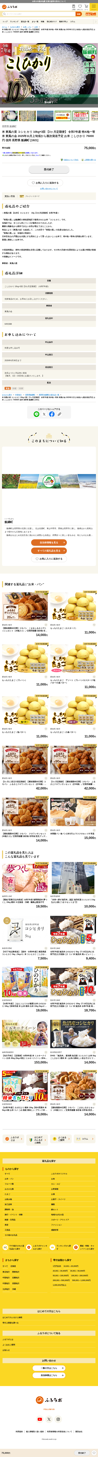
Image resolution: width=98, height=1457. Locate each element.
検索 (78, 14)
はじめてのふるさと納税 (12, 1317)
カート (86, 9)
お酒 (53, 1194)
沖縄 (14, 1289)
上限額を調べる (90, 160)
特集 (42, 22)
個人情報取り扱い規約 (35, 1432)
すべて (7, 1174)
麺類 (53, 1204)
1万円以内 (57, 1266)
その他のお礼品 (11, 1235)
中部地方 (18, 395)
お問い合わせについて (49, 189)
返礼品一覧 (25, 22)
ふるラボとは (8, 1339)
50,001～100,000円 (61, 1276)
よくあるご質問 (9, 1345)
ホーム (4, 27)
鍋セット (54, 1209)
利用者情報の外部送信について (59, 1432)
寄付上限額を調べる (11, 1323)
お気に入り (80, 9)
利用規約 (19, 1432)
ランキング (14, 22)
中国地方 (6, 1283)
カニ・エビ (55, 1184)
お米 (36, 27)
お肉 (53, 1179)
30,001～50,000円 (77, 1271)
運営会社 (78, 1432)
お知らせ (6, 1350)
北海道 (13, 1266)
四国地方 (15, 1283)
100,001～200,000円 (79, 1276)
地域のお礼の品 (57, 1215)
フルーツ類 (9, 1184)
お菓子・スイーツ (58, 1199)
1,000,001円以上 (59, 1285)
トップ (5, 22)
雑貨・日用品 (10, 1220)
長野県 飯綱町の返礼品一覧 (49, 395)
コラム (72, 22)
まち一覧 (35, 22)
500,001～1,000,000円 (81, 1280)
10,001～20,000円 (71, 1266)
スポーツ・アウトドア (60, 1220)
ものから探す (15, 27)
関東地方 (15, 1272)
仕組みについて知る (71, 160)
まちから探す (7, 395)
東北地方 (6, 1272)
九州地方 (6, 1289)
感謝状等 (54, 1230)
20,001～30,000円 (60, 1271)
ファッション (56, 1225)
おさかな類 (9, 1189)
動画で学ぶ (63, 22)
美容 (6, 1225)
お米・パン (27, 27)
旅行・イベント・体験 (14, 1215)
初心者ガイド (52, 22)
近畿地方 (15, 1278)
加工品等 (8, 1204)
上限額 (74, 9)
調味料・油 (9, 1209)
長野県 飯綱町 (9, 126)
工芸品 (7, 1230)
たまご (7, 1194)
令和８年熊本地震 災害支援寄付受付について (49, 1)
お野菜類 (54, 1189)
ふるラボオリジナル (59, 1174)
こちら (37, 155)
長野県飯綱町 (30, 395)
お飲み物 (8, 1199)
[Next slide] (95, 21)
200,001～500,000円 (61, 1280)
